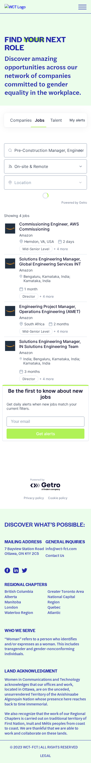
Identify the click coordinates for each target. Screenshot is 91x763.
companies (20, 120)
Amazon (26, 235)
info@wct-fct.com (61, 548)
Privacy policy (34, 498)
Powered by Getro (74, 202)
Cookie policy (57, 498)
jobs (39, 120)
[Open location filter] (80, 182)
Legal (45, 755)
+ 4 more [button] (61, 249)
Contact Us (55, 555)
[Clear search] (80, 150)
